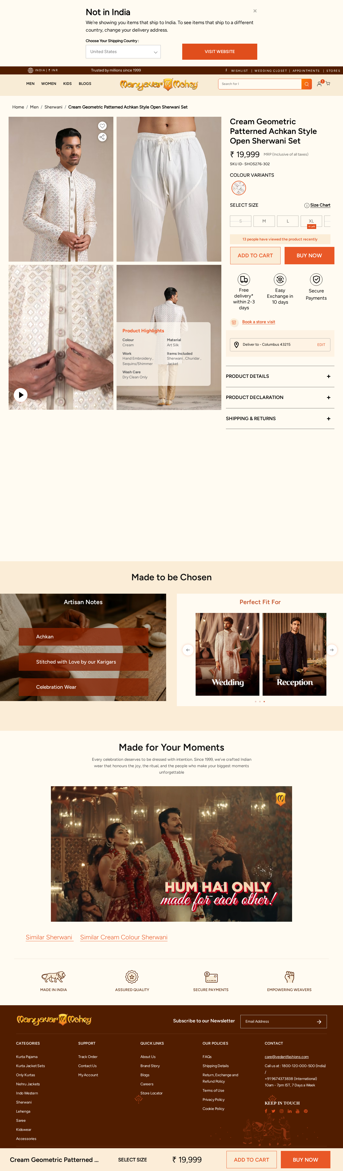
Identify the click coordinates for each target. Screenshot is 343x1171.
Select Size (244, 205)
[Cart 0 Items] (328, 83)
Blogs (145, 1075)
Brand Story (150, 1066)
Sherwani (53, 107)
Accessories (26, 1138)
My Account (88, 1075)
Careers (147, 1084)
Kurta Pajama (26, 1057)
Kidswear (23, 1129)
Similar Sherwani (50, 937)
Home (18, 107)
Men (34, 107)
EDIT (321, 344)
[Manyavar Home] (158, 85)
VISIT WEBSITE (220, 51)
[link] (85, 84)
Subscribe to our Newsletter (204, 1021)
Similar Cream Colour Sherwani (123, 937)
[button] (30, 84)
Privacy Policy (214, 1099)
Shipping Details (216, 1066)
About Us (147, 1057)
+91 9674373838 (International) (291, 1078)
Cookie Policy (213, 1108)
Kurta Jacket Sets (30, 1066)
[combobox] (265, 84)
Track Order (88, 1057)
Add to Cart (255, 256)
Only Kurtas (25, 1075)
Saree (21, 1120)
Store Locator (151, 1093)
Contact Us (87, 1066)
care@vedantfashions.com (287, 1057)
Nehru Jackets (28, 1084)
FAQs (207, 1057)
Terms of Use (213, 1090)
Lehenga (23, 1111)
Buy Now (309, 256)
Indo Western (27, 1093)
